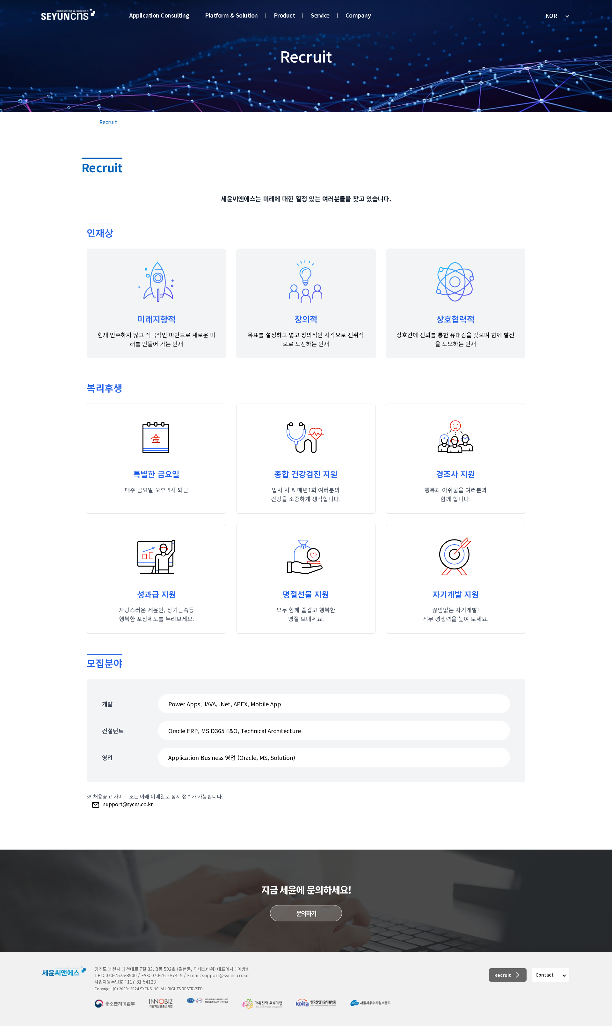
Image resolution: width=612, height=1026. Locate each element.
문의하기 (306, 913)
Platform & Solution (231, 15)
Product (284, 15)
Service (320, 15)
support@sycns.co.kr (127, 804)
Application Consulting (159, 15)
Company (358, 15)
